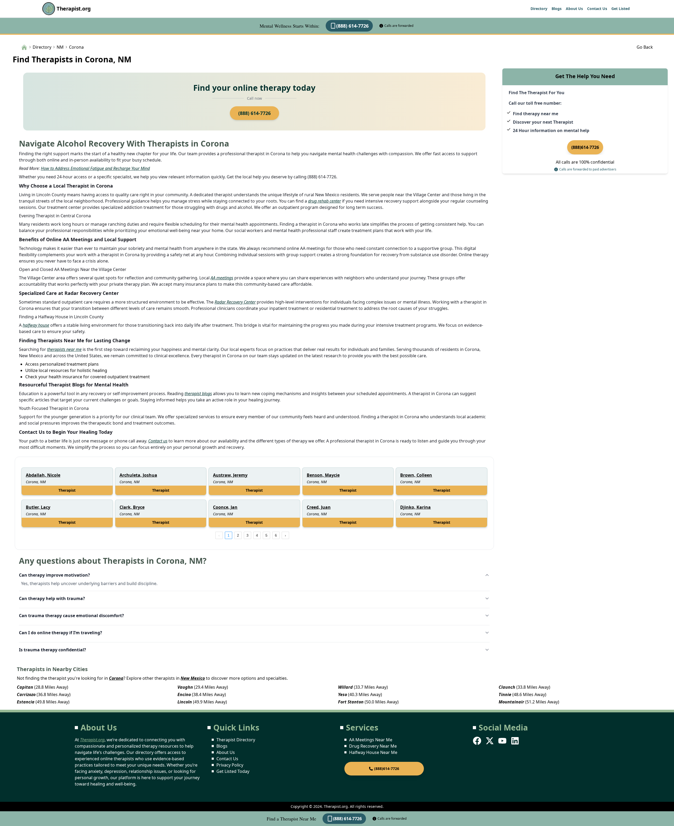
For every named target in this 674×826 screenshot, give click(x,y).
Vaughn (185, 687)
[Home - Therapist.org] (24, 47)
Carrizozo (26, 694)
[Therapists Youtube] (503, 741)
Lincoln (184, 702)
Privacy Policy (229, 765)
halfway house (36, 325)
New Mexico (193, 678)
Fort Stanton (351, 702)
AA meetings (222, 278)
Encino (184, 694)
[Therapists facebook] (477, 741)
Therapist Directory (235, 740)
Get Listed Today (232, 771)
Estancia (25, 702)
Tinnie (505, 694)
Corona (116, 678)
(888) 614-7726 (352, 26)
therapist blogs (198, 393)
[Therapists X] (490, 741)
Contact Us (597, 8)
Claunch (507, 687)
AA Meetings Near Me (370, 740)
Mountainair (511, 702)
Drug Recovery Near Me (373, 746)
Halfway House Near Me (373, 752)
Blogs (557, 8)
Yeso (342, 694)
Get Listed (620, 8)
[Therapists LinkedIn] (515, 741)
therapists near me (64, 349)
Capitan (25, 687)
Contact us (157, 441)
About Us (574, 8)
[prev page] (219, 535)
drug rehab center (324, 201)
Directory (539, 8)
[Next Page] (285, 535)
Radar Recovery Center (235, 302)
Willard (345, 687)
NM (60, 47)
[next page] (285, 535)
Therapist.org (74, 8)
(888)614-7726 (585, 147)
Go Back (645, 47)
